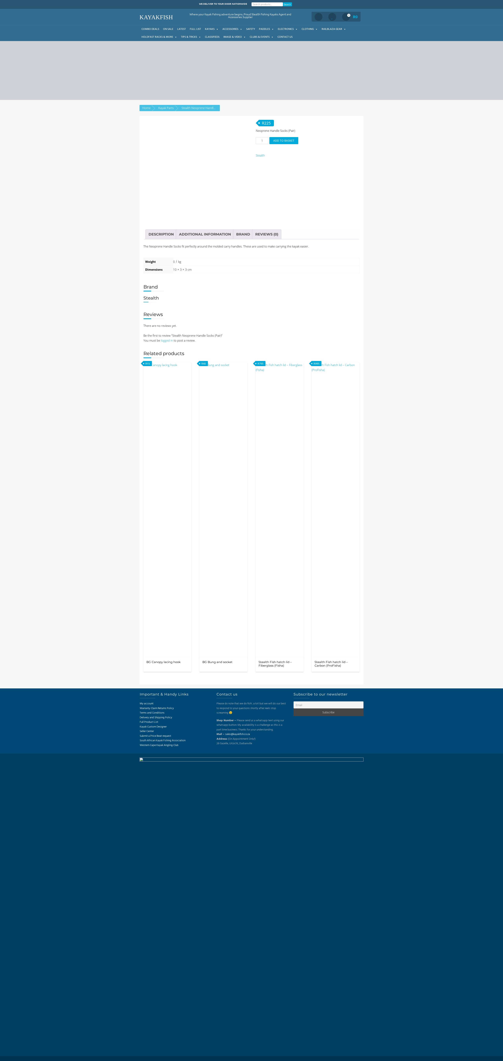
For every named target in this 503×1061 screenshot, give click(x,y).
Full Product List (149, 722)
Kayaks (210, 29)
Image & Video (232, 37)
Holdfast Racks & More (157, 37)
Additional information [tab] (205, 234)
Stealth (260, 155)
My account (146, 703)
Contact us (285, 37)
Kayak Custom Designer (153, 727)
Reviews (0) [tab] (266, 234)
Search (287, 4)
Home (146, 108)
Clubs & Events (260, 37)
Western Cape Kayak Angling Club (159, 745)
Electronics (286, 29)
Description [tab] (161, 234)
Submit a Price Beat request (155, 736)
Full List (195, 29)
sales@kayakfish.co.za (237, 734)
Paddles (264, 29)
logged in (167, 340)
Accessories (230, 29)
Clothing (308, 29)
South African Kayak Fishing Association (162, 740)
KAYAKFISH (156, 17)
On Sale (168, 29)
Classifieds (212, 37)
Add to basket (283, 140)
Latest (181, 29)
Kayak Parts (166, 108)
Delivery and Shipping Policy (156, 717)
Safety (250, 29)
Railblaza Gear (332, 29)
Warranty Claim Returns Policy (157, 708)
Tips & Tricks (189, 37)
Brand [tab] (243, 234)
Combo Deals (150, 29)
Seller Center (147, 731)
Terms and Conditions (152, 713)
